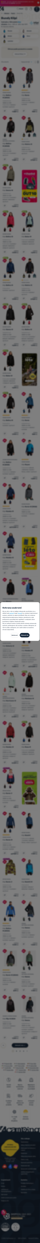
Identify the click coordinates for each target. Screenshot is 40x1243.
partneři (11, 613)
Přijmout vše (24, 635)
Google (20, 613)
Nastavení (15, 635)
